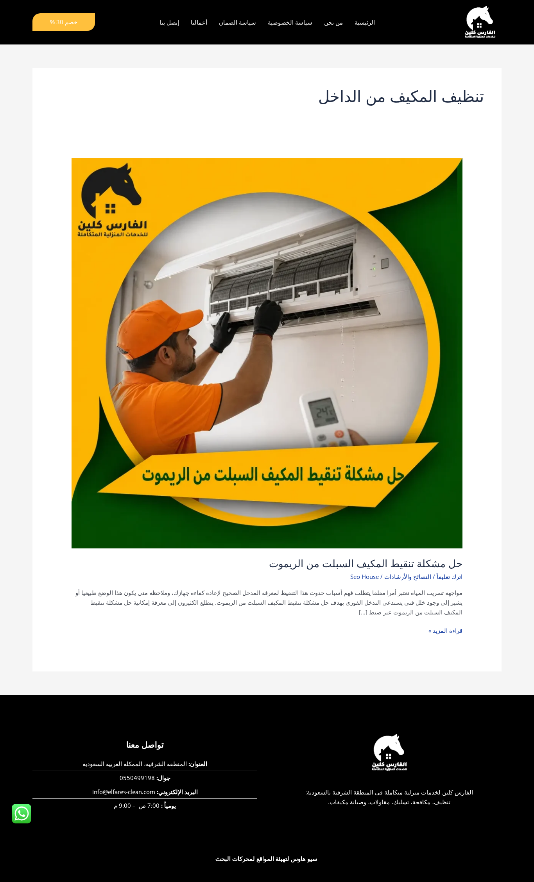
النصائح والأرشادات (407, 576)
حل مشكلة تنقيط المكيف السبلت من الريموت (365, 564)
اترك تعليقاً (449, 576)
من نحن (333, 22)
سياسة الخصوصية (290, 22)
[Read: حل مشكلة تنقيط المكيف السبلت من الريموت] (267, 352)
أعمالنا (199, 22)
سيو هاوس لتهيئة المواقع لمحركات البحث (266, 858)
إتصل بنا (169, 22)
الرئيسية (365, 22)
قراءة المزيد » (445, 630)
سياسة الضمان (237, 22)
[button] (63, 22)
